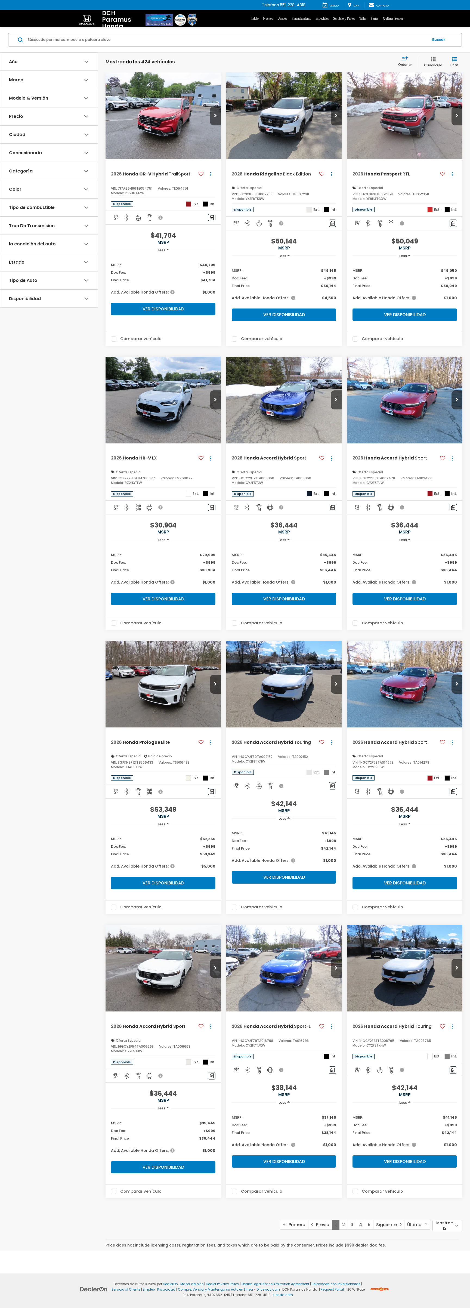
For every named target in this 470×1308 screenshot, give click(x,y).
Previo (321, 1224)
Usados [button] (282, 18)
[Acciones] (210, 174)
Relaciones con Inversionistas (336, 1284)
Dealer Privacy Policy (222, 1284)
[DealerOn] (94, 1289)
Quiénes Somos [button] (393, 18)
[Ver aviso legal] (160, 217)
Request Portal (332, 1289)
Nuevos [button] (268, 18)
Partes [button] (375, 18)
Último (416, 1224)
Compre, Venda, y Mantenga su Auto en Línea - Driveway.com (229, 1289)
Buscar (438, 39)
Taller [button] (362, 18)
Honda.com (283, 1295)
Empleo (149, 1289)
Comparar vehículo (141, 339)
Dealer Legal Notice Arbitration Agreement (275, 1284)
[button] (215, 115)
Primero (295, 1224)
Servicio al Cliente (126, 1289)
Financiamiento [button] (301, 18)
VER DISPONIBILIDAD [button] (163, 309)
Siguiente (388, 1224)
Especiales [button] (322, 18)
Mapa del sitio (191, 1284)
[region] (163, 278)
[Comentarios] (211, 217)
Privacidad (166, 1289)
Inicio (255, 18)
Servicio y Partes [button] (344, 18)
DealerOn (170, 1284)
